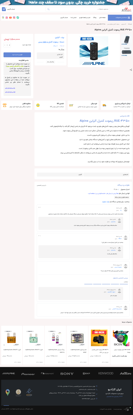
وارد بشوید (105, 202)
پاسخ (117, 210)
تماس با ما (73, 18)
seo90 (7, 409)
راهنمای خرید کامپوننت (105, 409)
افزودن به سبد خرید (17, 55)
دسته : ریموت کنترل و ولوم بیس (51, 42)
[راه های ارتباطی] (127, 409)
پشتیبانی (3, 409)
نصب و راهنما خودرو (84, 18)
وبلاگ (94, 18)
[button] (4, 9)
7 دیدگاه (55, 46)
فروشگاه (130, 24)
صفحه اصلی (102, 18)
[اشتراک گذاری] (131, 70)
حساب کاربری (64, 18)
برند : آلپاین (59, 37)
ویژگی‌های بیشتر (50, 62)
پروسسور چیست (117, 409)
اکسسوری (123, 24)
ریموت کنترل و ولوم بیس (113, 24)
